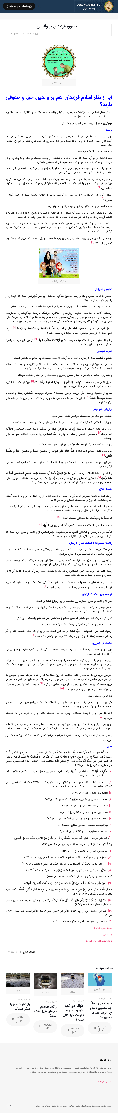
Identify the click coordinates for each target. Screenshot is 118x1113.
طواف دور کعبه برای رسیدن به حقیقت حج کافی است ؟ (73, 1012)
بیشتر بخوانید (105, 1082)
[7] (110, 812)
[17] (110, 900)
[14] (110, 864)
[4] (110, 793)
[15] (110, 870)
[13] (110, 857)
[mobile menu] (50, 6)
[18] (110, 911)
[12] (110, 851)
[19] (110, 921)
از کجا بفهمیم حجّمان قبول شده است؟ (45, 1011)
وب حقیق (107, 934)
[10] (110, 831)
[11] (110, 838)
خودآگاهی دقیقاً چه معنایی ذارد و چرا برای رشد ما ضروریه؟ (101, 1010)
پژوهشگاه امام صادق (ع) (19, 6)
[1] (111, 752)
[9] (110, 825)
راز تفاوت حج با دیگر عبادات (20, 1006)
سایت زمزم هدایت (103, 928)
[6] (110, 806)
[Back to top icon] (9, 1106)
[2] (110, 771)
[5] (110, 799)
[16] (110, 883)
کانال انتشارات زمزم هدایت (98, 941)
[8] (110, 818)
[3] (110, 782)
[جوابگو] (94, 6)
